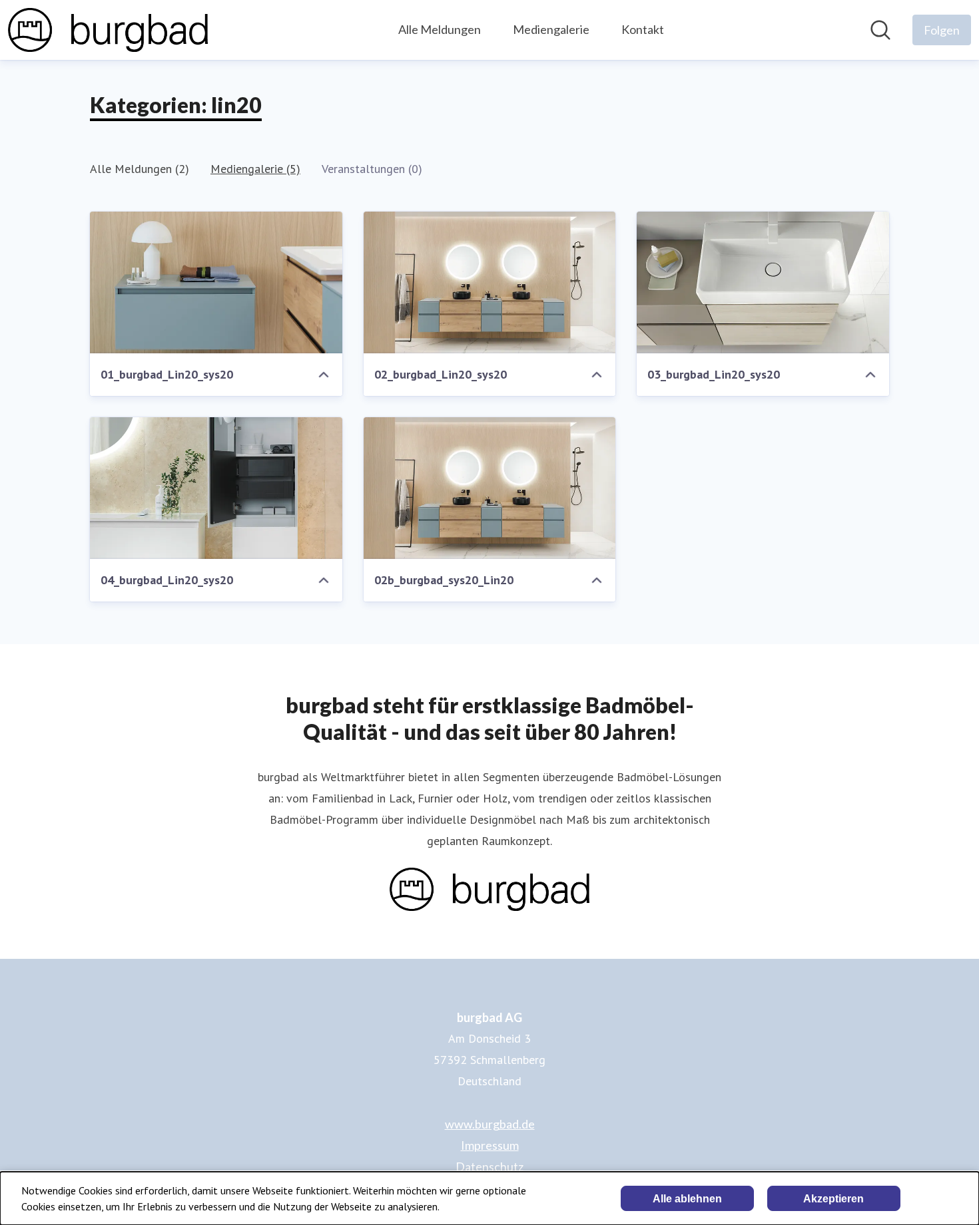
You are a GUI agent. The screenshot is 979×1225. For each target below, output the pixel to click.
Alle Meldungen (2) (139, 168)
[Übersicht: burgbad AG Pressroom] (108, 30)
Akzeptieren (833, 1198)
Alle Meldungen (439, 29)
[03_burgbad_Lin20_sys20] (763, 282)
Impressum (490, 1145)
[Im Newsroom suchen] (880, 30)
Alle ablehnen (687, 1198)
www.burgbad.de (490, 1124)
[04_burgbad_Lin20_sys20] (216, 488)
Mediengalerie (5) (255, 168)
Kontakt (642, 29)
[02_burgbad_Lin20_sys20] (490, 282)
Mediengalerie (551, 29)
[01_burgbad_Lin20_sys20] (216, 282)
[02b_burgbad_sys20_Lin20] (490, 488)
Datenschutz (489, 1166)
